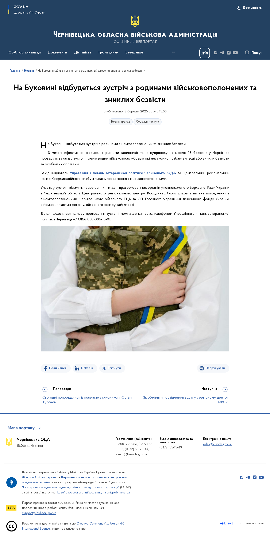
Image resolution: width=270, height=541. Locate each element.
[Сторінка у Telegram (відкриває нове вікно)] (222, 52)
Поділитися (57, 368)
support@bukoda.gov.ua (39, 513)
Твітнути (114, 368)
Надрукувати (215, 368)
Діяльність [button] (82, 53)
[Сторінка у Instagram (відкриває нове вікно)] (228, 52)
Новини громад (120, 121)
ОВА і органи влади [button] (24, 53)
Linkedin (87, 368)
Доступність (252, 8)
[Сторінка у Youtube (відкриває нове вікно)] (235, 52)
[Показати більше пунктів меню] (173, 52)
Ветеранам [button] (134, 53)
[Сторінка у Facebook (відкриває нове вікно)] (215, 52)
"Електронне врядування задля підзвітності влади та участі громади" (70, 487)
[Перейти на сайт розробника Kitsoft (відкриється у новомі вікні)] (227, 523)
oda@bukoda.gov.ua (217, 444)
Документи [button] (57, 53)
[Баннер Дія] (204, 53)
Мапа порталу (21, 428)
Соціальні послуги (147, 121)
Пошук (257, 53)
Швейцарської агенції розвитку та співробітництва (93, 492)
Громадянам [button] (108, 53)
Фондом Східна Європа (39, 477)
